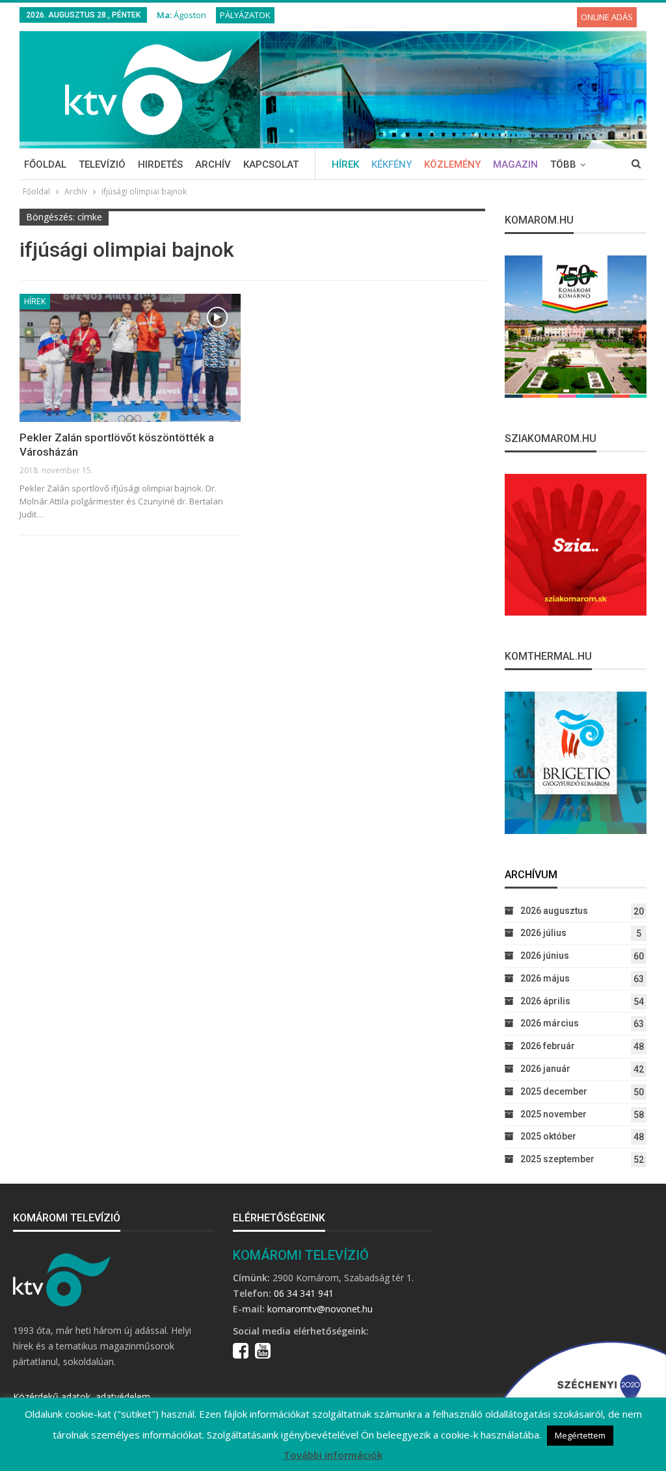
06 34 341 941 (304, 1293)
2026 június (544, 955)
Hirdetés (160, 164)
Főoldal (45, 164)
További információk (333, 1454)
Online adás (607, 17)
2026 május (545, 978)
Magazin (515, 164)
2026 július (543, 933)
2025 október (548, 1136)
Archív (213, 164)
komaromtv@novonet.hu (320, 1309)
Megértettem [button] (580, 1435)
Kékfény (391, 164)
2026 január (545, 1068)
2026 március (549, 1023)
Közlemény (452, 164)
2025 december (553, 1091)
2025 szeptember (557, 1159)
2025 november (553, 1114)
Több (563, 164)
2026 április (545, 1001)
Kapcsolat (271, 164)
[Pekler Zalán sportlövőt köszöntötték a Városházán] (130, 358)
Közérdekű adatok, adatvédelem (81, 1396)
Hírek (345, 164)
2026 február (547, 1046)
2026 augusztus (554, 910)
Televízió (102, 164)
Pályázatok (245, 15)
